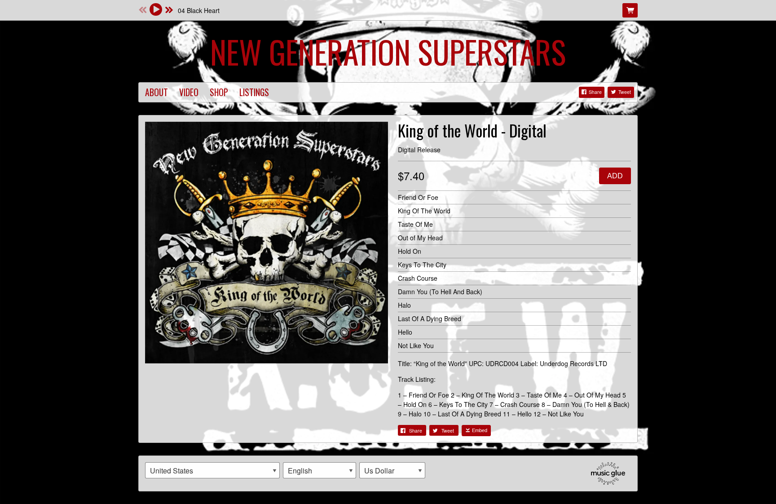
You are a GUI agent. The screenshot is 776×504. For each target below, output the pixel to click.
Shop (219, 92)
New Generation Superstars (388, 51)
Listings (254, 92)
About (156, 92)
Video (188, 92)
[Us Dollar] (392, 470)
